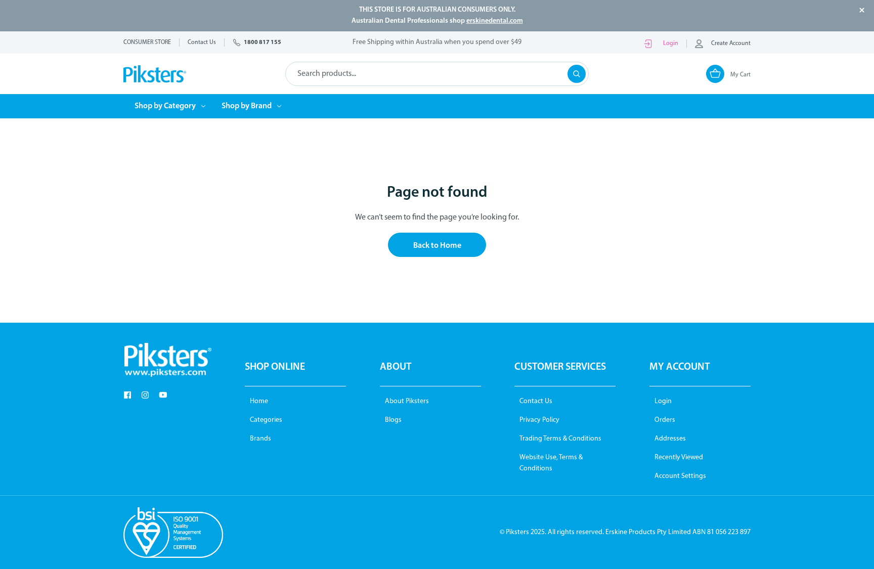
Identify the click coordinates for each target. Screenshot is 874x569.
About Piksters (407, 401)
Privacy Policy (539, 420)
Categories (266, 420)
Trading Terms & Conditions (560, 439)
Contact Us (535, 401)
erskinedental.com (494, 21)
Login (670, 43)
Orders (664, 420)
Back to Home (437, 246)
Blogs (393, 420)
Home (259, 401)
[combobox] (437, 74)
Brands (260, 439)
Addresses (670, 439)
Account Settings (680, 476)
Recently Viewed (678, 457)
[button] (167, 360)
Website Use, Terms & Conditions (551, 463)
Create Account (731, 43)
